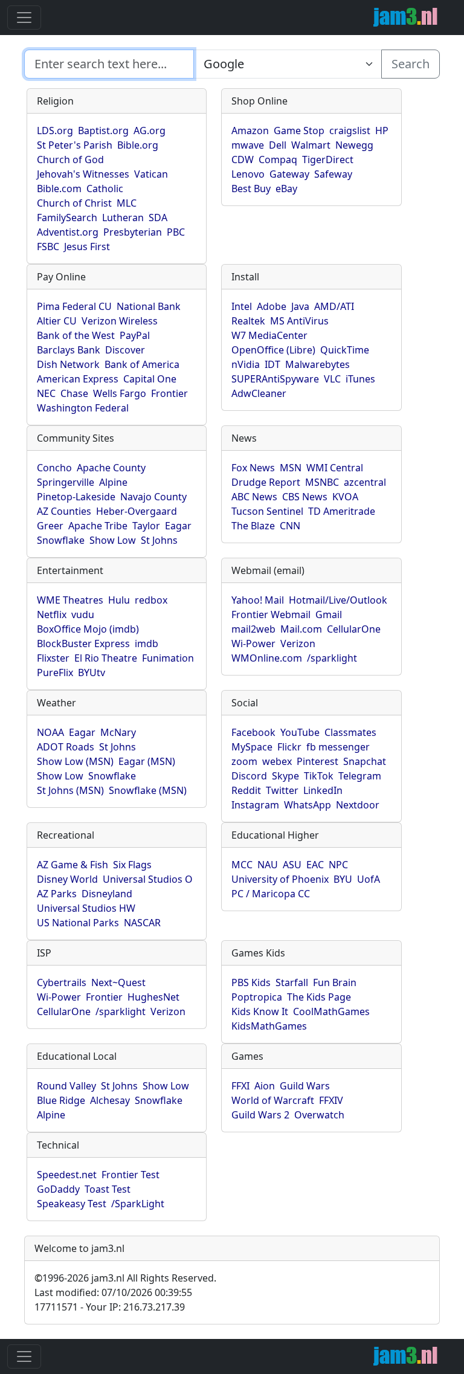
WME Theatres (70, 600)
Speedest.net (67, 1174)
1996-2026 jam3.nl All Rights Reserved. (125, 1278)
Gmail (328, 614)
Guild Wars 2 (260, 1114)
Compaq (278, 159)
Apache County (111, 467)
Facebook (253, 732)
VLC (332, 378)
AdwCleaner (258, 393)
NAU (267, 864)
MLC (127, 203)
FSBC (48, 246)
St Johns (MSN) (70, 790)
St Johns (159, 540)
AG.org (150, 130)
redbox (151, 600)
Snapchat (364, 761)
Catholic (104, 188)
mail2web (253, 629)
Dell (277, 145)
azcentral (365, 482)
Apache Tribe (97, 525)
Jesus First (87, 246)
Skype (285, 775)
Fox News (253, 467)
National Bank (149, 306)
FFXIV (331, 1100)
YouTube (300, 732)
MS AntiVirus (299, 320)
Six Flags (132, 864)
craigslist (349, 130)
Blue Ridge (61, 1100)
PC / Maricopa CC (270, 893)
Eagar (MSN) (146, 761)
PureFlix (55, 672)
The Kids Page (319, 997)
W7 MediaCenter (269, 335)
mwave (247, 145)
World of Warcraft (272, 1100)
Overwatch (319, 1114)
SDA (158, 217)
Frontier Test (131, 1174)
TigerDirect (327, 159)
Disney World (67, 879)
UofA (368, 879)
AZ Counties (64, 511)
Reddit (246, 790)
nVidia (245, 364)
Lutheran (123, 217)
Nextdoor (357, 804)
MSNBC (322, 482)
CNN (290, 525)
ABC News (254, 496)
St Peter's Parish (74, 145)
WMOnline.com (266, 658)
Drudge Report (265, 482)
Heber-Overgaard (136, 511)
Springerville (65, 482)
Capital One (149, 378)
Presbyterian (132, 232)
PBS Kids (251, 982)
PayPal (135, 335)
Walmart (310, 145)
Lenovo (248, 174)
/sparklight (332, 658)
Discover (125, 349)
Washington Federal (83, 407)
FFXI (240, 1085)
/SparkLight (137, 1203)
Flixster (53, 658)
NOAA (50, 732)
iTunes (360, 378)
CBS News (304, 496)
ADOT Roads (65, 746)
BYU (343, 879)
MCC (242, 864)
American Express (77, 378)
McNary (118, 732)
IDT (272, 364)
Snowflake (61, 540)
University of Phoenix (280, 879)
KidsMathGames (269, 1026)
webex (277, 761)
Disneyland (107, 893)
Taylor (146, 525)
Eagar (178, 525)
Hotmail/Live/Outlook (338, 600)
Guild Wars (305, 1085)
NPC (338, 864)
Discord (249, 775)
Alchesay (110, 1100)
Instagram (255, 804)
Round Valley (66, 1085)
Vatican (151, 174)
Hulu (119, 600)
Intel (241, 306)
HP (381, 130)
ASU (292, 864)
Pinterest (317, 761)
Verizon (297, 643)
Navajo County (153, 496)
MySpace (251, 746)
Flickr (289, 746)
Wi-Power (253, 643)
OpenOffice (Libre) (273, 349)
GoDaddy (58, 1189)
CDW (242, 159)
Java (300, 306)
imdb (146, 643)
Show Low (112, 540)
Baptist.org (103, 130)
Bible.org (137, 145)
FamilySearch (67, 217)
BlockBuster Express (83, 643)
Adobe (271, 306)
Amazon (250, 130)
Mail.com (301, 629)
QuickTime (344, 349)
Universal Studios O (148, 879)
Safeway (333, 174)
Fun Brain (334, 982)
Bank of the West (76, 335)
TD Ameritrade (341, 511)
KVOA (345, 496)
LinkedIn (323, 790)
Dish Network (68, 364)
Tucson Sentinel (267, 511)
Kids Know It (259, 1011)
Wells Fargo (119, 393)
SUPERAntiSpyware (275, 378)
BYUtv (91, 672)
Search (411, 64)
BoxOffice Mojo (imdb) (88, 629)
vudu (82, 614)
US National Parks (78, 922)
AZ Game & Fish (72, 864)
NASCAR (142, 922)
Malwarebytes (317, 364)
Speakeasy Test (71, 1203)
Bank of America (142, 364)
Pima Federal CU (74, 306)
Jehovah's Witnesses (83, 174)
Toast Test (107, 1189)
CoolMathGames (331, 1011)
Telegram (359, 775)
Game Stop (299, 130)
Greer (50, 525)
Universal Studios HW (86, 908)
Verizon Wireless (120, 320)
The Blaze (253, 525)
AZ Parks (57, 893)
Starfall (292, 982)
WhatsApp (307, 804)
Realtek (248, 320)
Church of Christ (74, 203)
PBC (176, 232)
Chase (74, 393)
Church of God (70, 159)
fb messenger (338, 746)
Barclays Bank (68, 349)
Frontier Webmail (271, 614)
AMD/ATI (334, 306)
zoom (244, 761)
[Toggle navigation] (24, 17)
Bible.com (59, 188)
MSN (290, 467)
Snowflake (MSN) (148, 790)
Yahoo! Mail (257, 600)
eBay (286, 188)
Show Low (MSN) (75, 761)
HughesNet (153, 997)
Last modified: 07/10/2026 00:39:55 (113, 1292)
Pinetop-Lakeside (76, 496)
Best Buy (251, 188)
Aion (264, 1085)
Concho (54, 467)
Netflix (51, 614)
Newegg (354, 145)
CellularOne (354, 629)
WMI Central (334, 467)
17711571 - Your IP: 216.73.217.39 (109, 1307)
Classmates (350, 732)
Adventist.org (67, 232)
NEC (46, 393)
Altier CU (57, 320)
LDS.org (55, 130)
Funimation (168, 658)
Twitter (282, 790)
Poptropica (256, 997)
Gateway (289, 174)
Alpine (113, 482)
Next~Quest (118, 982)
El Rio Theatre (105, 658)
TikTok (319, 775)
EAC (315, 864)
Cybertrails (61, 982)
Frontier (169, 393)
